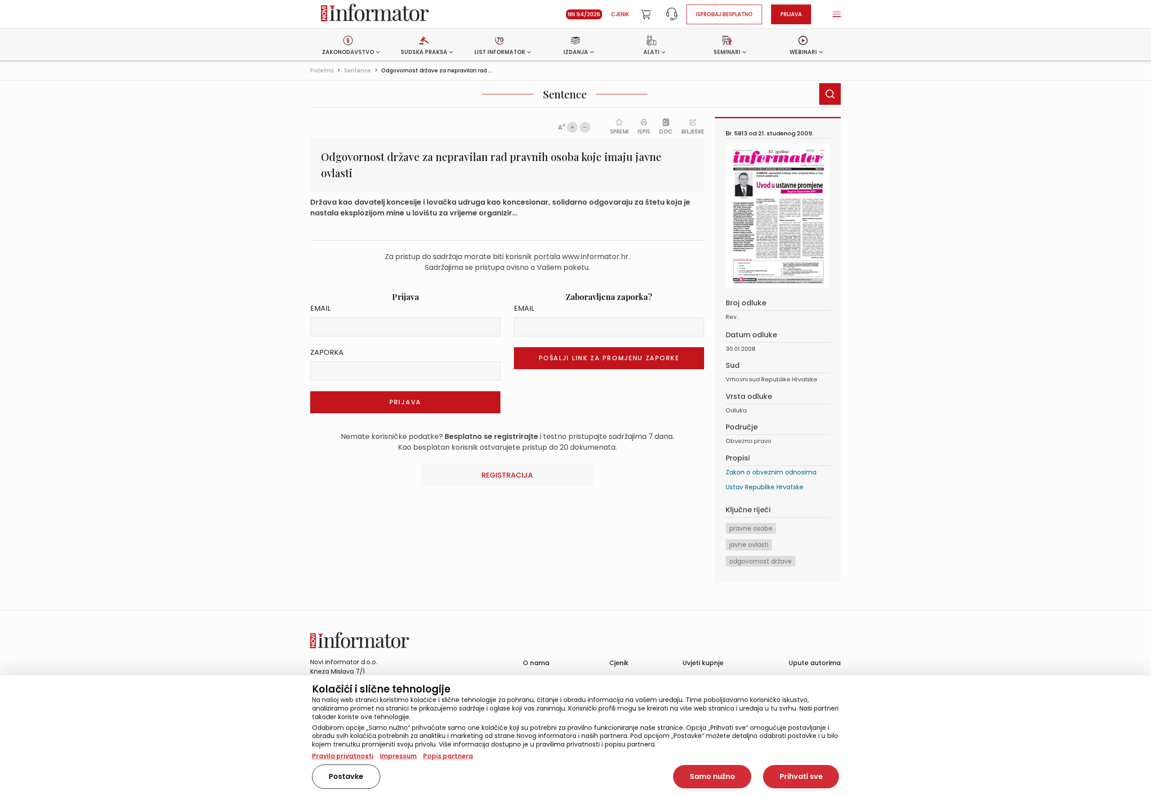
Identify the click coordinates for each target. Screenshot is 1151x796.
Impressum (398, 755)
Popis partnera (448, 755)
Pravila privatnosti (343, 755)
